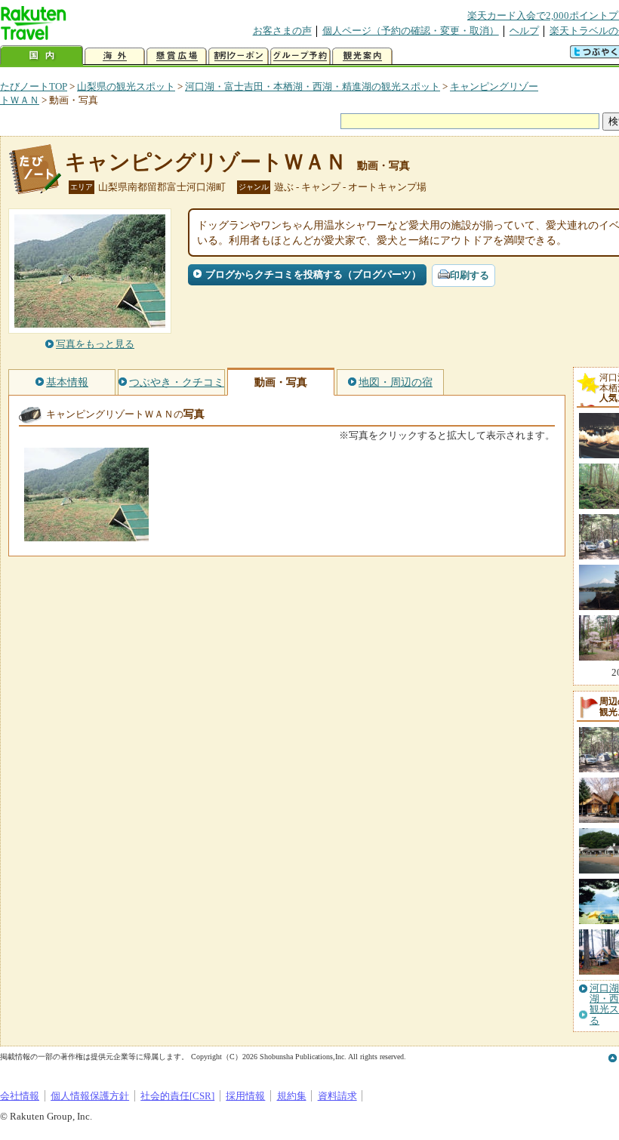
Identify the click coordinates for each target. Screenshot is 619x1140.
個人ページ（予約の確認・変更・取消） (410, 30)
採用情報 (245, 1095)
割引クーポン (238, 56)
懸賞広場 (176, 56)
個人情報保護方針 (90, 1095)
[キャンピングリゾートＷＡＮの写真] (86, 534)
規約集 (291, 1095)
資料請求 (337, 1095)
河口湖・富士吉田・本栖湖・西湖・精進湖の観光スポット (312, 86)
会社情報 (19, 1095)
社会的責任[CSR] (177, 1095)
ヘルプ (524, 30)
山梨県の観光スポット (126, 86)
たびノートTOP (33, 86)
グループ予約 (300, 56)
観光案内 (362, 56)
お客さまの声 (282, 30)
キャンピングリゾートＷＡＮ (205, 162)
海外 (115, 56)
